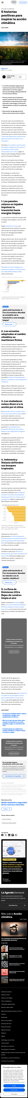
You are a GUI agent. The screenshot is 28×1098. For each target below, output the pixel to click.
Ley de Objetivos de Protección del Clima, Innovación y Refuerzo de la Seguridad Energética (13, 429)
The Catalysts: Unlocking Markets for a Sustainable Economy (13, 939)
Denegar (14, 1085)
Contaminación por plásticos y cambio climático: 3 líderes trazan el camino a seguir (13, 730)
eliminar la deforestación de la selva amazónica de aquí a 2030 (14, 554)
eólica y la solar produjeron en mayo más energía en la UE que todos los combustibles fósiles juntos (13, 269)
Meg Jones (4, 68)
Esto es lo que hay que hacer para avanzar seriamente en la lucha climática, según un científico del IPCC (13, 723)
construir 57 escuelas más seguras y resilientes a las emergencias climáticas (13, 380)
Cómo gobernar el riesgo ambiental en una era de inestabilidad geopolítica (15, 957)
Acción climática (7, 9)
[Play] (4, 76)
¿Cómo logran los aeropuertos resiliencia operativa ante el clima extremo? (17, 981)
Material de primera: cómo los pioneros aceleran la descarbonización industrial (17, 965)
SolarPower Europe (12, 226)
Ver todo (23, 919)
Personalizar (14, 1094)
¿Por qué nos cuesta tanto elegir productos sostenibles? (17, 948)
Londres (16, 602)
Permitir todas (14, 1090)
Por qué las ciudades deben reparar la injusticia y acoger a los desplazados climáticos (14, 715)
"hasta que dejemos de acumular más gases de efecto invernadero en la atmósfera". (13, 139)
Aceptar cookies (14, 651)
